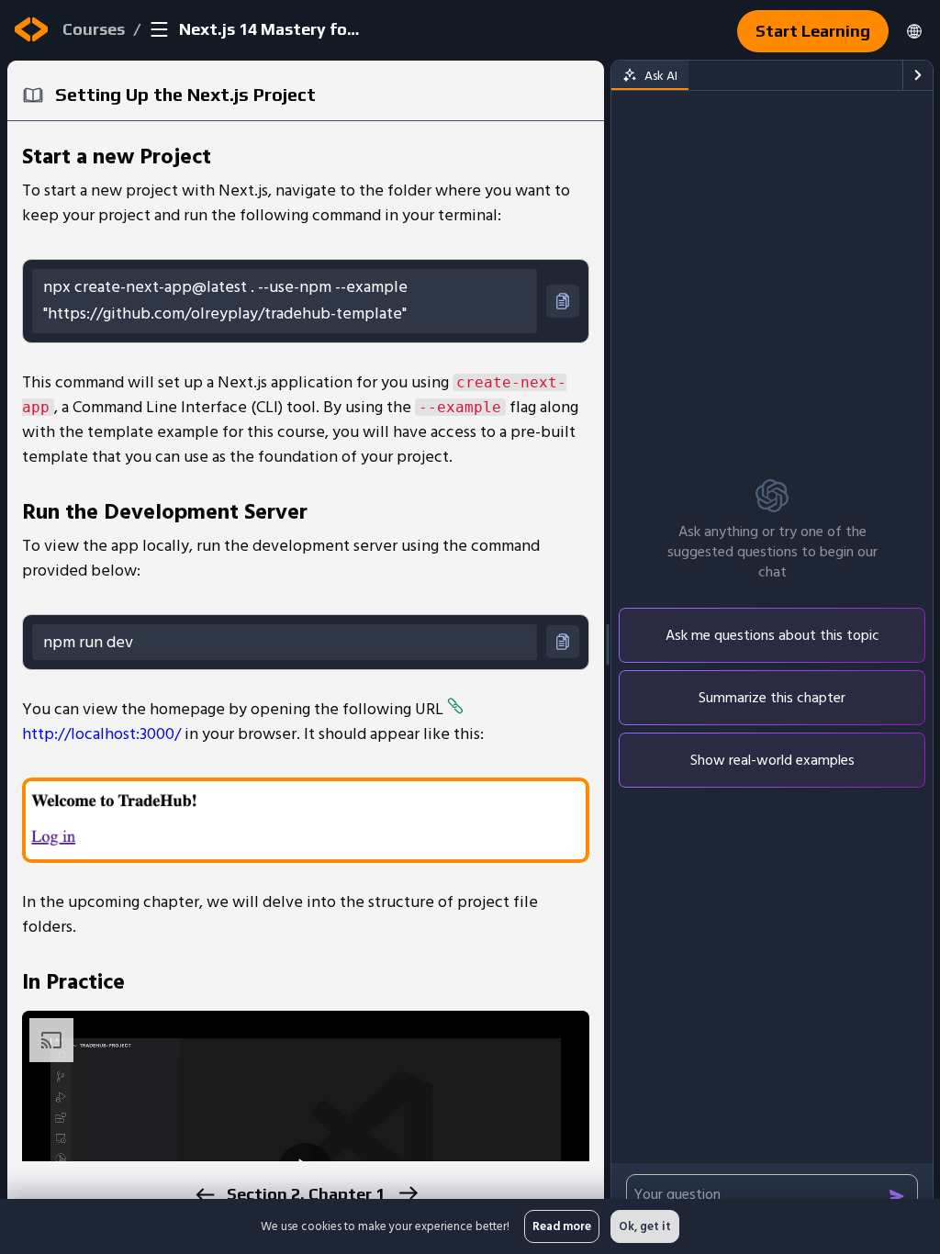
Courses (93, 29)
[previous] (204, 1194)
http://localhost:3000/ (101, 734)
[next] (407, 1192)
